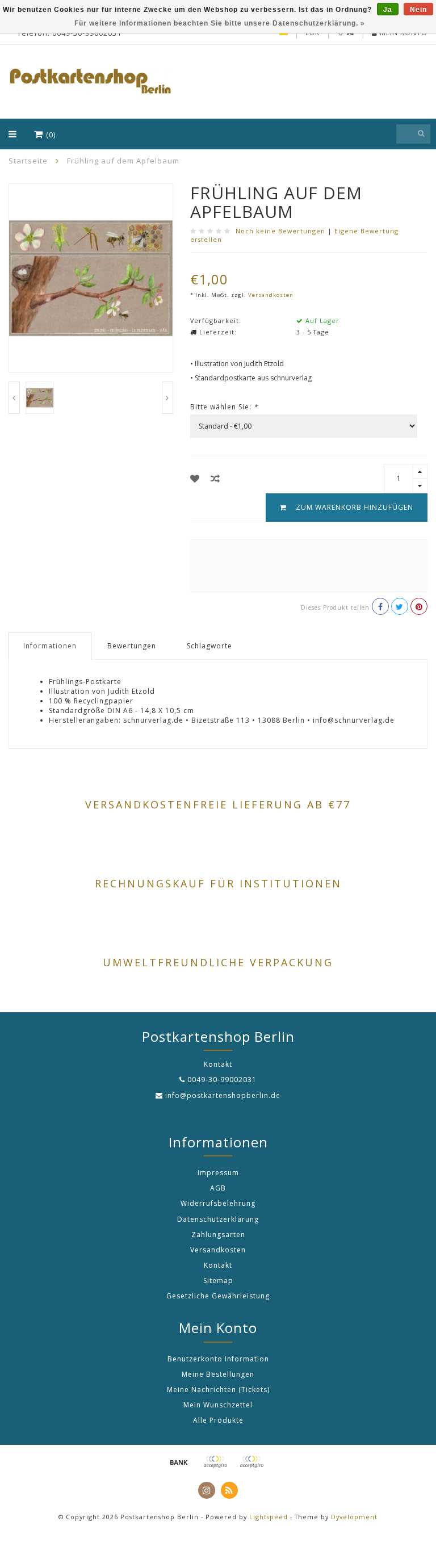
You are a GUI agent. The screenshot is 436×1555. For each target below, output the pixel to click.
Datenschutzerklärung (218, 1219)
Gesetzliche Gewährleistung (218, 1296)
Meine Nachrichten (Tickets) (218, 1389)
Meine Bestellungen (218, 1374)
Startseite (28, 161)
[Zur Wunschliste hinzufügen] (195, 478)
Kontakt (218, 1265)
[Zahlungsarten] (179, 1461)
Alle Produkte (218, 1420)
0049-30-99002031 (222, 1079)
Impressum (218, 1172)
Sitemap (218, 1280)
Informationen (50, 646)
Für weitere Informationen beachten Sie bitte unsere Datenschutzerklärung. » (219, 23)
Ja (387, 10)
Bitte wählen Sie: (224, 407)
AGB (218, 1188)
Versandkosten (271, 295)
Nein (418, 10)
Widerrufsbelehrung (218, 1203)
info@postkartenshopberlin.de (222, 1095)
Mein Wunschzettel (218, 1405)
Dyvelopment (354, 1516)
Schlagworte (209, 646)
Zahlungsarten (218, 1234)
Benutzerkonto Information (218, 1359)
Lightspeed (268, 1516)
